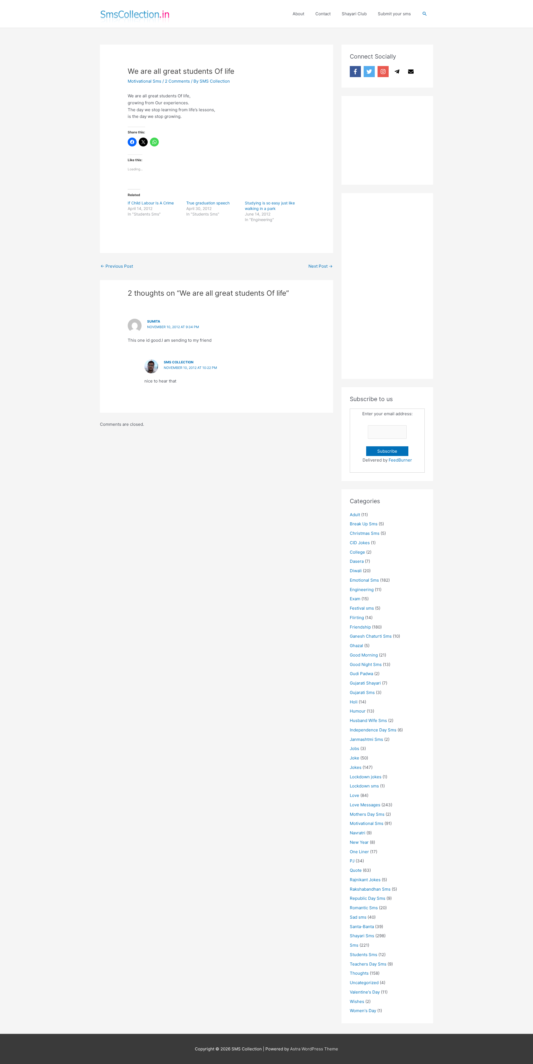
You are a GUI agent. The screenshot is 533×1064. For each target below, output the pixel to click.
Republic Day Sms (367, 898)
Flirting (357, 617)
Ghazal (356, 645)
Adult (355, 514)
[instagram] (384, 71)
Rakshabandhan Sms (370, 889)
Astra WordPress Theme (314, 1049)
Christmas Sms (364, 533)
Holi (354, 702)
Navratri (357, 832)
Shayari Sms (362, 935)
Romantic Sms (364, 907)
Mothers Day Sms (367, 814)
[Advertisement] (391, 139)
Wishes (357, 1001)
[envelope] (411, 71)
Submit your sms (394, 13)
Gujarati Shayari (365, 683)
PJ (352, 860)
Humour (358, 711)
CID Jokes (360, 542)
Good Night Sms (366, 664)
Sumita (153, 321)
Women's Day (363, 1010)
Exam (355, 598)
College (357, 552)
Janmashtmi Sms (366, 739)
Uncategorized (364, 982)
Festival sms (362, 608)
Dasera (357, 561)
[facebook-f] (356, 71)
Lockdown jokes (365, 776)
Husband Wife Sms (368, 720)
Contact (323, 13)
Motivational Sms (144, 81)
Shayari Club (354, 13)
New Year (359, 842)
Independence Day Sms (373, 730)
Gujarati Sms (362, 692)
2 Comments (177, 81)
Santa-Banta (362, 926)
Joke (354, 758)
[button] (425, 14)
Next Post (320, 266)
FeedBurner (400, 460)
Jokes (355, 767)
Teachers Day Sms (368, 964)
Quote (356, 870)
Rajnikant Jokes (365, 879)
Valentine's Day (365, 992)
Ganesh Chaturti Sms (371, 636)
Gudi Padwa (361, 673)
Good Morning (364, 655)
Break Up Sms (364, 523)
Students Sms (363, 954)
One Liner (359, 851)
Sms (354, 945)
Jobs (354, 748)
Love (354, 795)
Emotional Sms (364, 580)
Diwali (356, 570)
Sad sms (358, 917)
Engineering (362, 589)
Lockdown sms (364, 786)
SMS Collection (178, 362)
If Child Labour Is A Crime (151, 203)
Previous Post (116, 266)
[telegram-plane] (397, 71)
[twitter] (370, 71)
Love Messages (365, 804)
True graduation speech (208, 203)
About (298, 13)
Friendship (360, 627)
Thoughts (359, 973)
